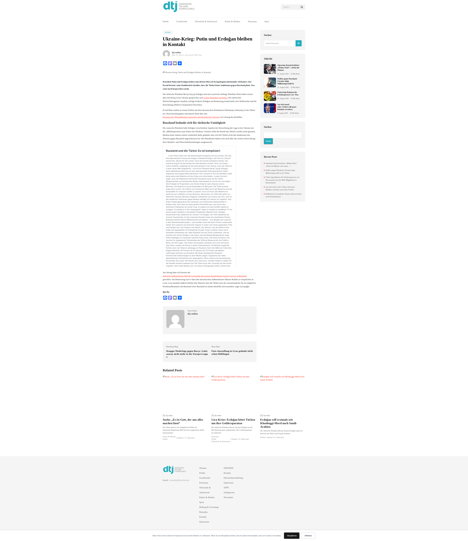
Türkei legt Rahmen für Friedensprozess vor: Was (287, 93)
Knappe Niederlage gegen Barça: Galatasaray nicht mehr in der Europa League (187, 354)
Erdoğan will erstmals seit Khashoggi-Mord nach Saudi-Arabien (278, 423)
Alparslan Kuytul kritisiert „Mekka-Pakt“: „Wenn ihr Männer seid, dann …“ (281, 164)
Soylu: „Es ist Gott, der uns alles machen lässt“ (183, 421)
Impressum (204, 522)
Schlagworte (229, 492)
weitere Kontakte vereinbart (215, 98)
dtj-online (169, 415)
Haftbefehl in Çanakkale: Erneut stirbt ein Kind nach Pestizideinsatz (283, 195)
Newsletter (228, 497)
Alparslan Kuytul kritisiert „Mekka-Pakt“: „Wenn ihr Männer (288, 67)
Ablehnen (308, 536)
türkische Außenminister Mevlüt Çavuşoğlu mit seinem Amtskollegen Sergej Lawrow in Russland (205, 276)
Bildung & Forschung (209, 507)
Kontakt (202, 517)
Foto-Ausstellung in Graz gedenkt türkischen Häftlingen (232, 352)
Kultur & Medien (232, 21)
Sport (266, 21)
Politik (166, 21)
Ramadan (203, 512)
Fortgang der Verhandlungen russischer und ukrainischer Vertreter (191, 117)
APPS (226, 487)
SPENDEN (229, 468)
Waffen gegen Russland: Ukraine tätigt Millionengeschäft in (287, 81)
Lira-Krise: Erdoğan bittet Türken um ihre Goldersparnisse (233, 421)
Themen (202, 468)
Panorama (252, 21)
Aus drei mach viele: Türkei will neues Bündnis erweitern (286, 106)
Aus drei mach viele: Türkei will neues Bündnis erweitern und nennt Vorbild (280, 188)
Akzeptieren (292, 536)
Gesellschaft (181, 21)
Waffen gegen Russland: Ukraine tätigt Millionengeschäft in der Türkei (280, 171)
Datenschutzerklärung (233, 478)
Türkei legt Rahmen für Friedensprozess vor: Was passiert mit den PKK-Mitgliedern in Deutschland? (283, 180)
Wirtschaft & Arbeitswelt (206, 21)
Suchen (267, 126)
